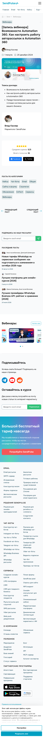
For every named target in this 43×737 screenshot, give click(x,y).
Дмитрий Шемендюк (28, 253)
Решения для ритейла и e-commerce (28, 509)
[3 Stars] (22, 146)
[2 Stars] (20, 146)
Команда (7, 630)
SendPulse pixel (29, 579)
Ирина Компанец (12, 289)
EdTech (19, 192)
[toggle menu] (39, 3)
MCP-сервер (28, 655)
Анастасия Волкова (13, 253)
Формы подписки (10, 490)
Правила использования (11, 704)
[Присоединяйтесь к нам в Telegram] (5, 380)
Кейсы (29, 10)
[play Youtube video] (21, 69)
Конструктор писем (11, 486)
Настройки (21, 728)
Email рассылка (10, 472)
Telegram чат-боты (11, 545)
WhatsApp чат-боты (11, 549)
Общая (33, 181)
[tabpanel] (21, 335)
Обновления (8, 192)
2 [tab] (22, 346)
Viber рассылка (10, 612)
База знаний (8, 653)
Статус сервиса (10, 661)
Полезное (9, 639)
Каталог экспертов (31, 659)
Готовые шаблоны (30, 478)
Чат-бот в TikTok (10, 537)
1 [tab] (20, 346)
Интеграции (28, 647)
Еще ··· (38, 10)
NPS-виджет (28, 586)
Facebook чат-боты (11, 541)
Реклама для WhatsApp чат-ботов (29, 529)
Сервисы (30, 192)
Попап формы (28, 575)
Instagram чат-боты (11, 533)
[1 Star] (17, 146)
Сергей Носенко (10, 274)
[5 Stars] (26, 146)
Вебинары (7, 22)
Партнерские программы (18, 666)
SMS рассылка (9, 608)
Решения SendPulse (15, 503)
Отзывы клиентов (11, 634)
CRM (5, 585)
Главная (6, 10)
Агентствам (8, 670)
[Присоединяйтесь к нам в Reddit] (20, 380)
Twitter (29, 159)
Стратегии (24, 186)
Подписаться (34, 407)
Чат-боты (21, 10)
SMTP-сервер (9, 476)
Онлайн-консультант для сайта (30, 593)
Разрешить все (21, 734)
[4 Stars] (24, 146)
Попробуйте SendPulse (21, 452)
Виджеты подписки (31, 555)
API (24, 651)
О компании (10, 626)
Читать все (36, 323)
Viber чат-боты (29, 551)
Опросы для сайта (30, 583)
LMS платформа (10, 581)
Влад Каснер (12, 49)
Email (13, 10)
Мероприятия (9, 643)
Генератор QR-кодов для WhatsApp (29, 545)
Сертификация (9, 674)
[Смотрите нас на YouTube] (12, 380)
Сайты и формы (10, 186)
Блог (25, 643)
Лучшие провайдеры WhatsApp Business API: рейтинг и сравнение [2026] (20, 296)
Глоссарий (8, 657)
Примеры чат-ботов (31, 566)
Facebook (16, 159)
